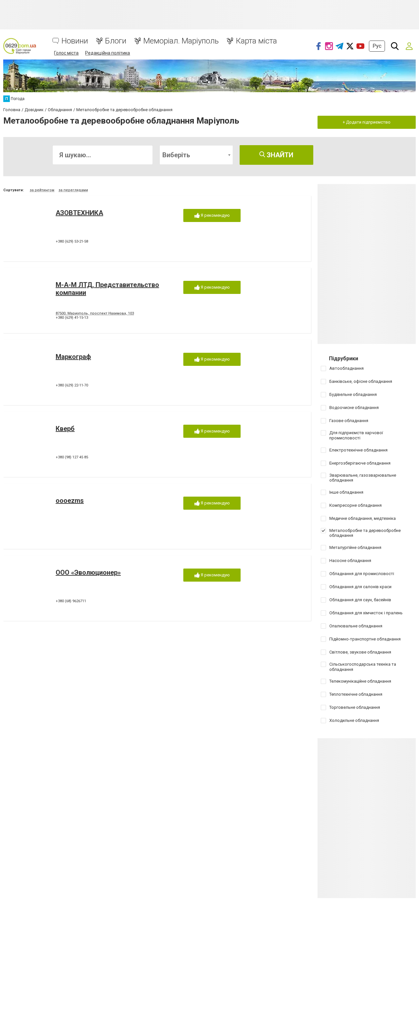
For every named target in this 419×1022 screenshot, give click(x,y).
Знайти (279, 155)
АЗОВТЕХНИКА (79, 213)
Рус (377, 46)
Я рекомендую (215, 215)
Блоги (115, 41)
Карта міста (256, 41)
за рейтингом (42, 190)
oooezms (70, 500)
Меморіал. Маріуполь (181, 41)
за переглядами (73, 190)
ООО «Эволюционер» (88, 572)
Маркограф (73, 357)
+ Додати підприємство (367, 122)
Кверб (65, 429)
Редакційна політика (107, 53)
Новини (75, 41)
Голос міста (66, 53)
